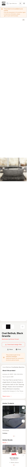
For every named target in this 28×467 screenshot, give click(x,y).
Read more (6, 396)
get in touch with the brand (11, 16)
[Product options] (23, 408)
